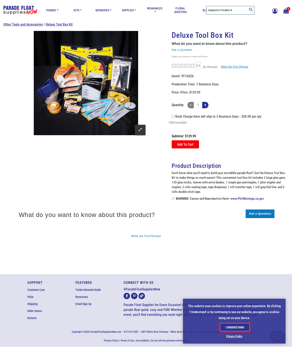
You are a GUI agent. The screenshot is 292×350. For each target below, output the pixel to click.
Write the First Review (234, 66)
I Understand (235, 327)
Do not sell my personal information (169, 340)
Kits (76, 10)
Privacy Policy (111, 340)
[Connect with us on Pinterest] (134, 296)
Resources (81, 297)
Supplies (128, 10)
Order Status (34, 311)
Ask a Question (182, 49)
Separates (102, 10)
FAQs (30, 297)
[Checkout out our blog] (142, 296)
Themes (51, 10)
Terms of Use (127, 340)
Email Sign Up (83, 304)
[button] (285, 10)
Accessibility (142, 340)
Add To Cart (185, 144)
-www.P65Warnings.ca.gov (247, 198)
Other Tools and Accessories (23, 24)
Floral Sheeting (180, 10)
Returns (32, 318)
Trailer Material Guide (88, 289)
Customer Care (36, 289)
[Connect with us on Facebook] (127, 296)
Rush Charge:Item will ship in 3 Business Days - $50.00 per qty (217, 116)
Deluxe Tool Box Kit (59, 24)
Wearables (154, 8)
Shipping (32, 304)
